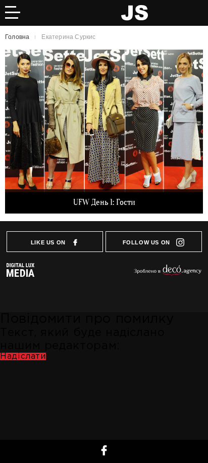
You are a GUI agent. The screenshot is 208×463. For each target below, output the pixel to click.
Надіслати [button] (23, 356)
